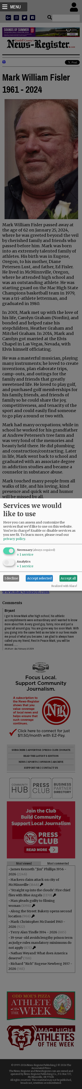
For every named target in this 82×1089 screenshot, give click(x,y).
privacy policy (14, 539)
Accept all (68, 578)
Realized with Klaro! (64, 585)
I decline (11, 578)
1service (25, 554)
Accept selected (39, 578)
